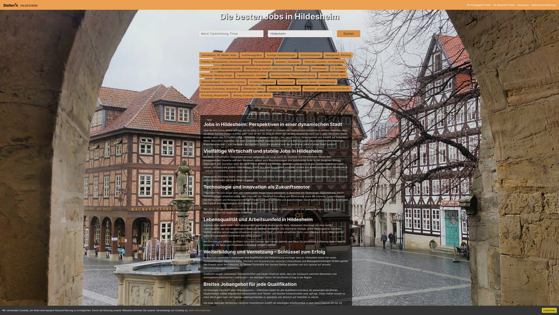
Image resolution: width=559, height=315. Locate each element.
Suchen (348, 33)
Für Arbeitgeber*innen (479, 5)
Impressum (523, 5)
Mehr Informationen (199, 310)
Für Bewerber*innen (504, 5)
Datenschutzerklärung (543, 5)
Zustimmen (549, 310)
